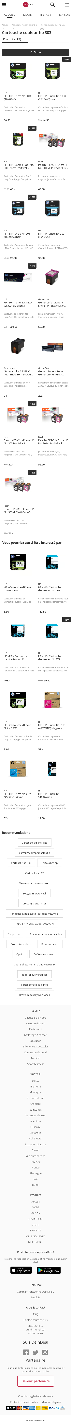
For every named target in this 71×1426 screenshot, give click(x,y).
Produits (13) (12, 39)
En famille (35, 1133)
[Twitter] (35, 1352)
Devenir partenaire (35, 1381)
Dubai (35, 1185)
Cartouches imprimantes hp (34, 853)
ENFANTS (35, 1230)
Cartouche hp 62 (34, 873)
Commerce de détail (35, 1052)
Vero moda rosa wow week (34, 883)
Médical (35, 1058)
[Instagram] (45, 1352)
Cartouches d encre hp (34, 842)
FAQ (35, 1314)
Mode (27, 14)
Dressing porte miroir (34, 903)
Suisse (35, 1080)
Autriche (35, 1161)
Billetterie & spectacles (35, 1046)
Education (35, 1041)
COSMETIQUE (35, 1219)
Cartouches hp (49, 863)
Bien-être (35, 1086)
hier (47, 1371)
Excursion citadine (35, 1144)
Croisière (35, 1103)
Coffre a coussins (43, 954)
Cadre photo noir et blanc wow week (34, 964)
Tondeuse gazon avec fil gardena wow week (34, 913)
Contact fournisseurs (35, 1320)
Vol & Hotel (35, 1138)
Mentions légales (51, 1402)
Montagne (35, 1092)
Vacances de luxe (35, 1115)
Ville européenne (35, 1156)
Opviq (19, 954)
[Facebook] (26, 1352)
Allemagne (36, 1173)
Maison (64, 14)
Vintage (45, 14)
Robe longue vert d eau (34, 974)
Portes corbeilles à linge (34, 985)
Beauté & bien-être (35, 1017)
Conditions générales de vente (35, 1396)
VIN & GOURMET (35, 1236)
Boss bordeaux (50, 944)
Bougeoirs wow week (34, 893)
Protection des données (24, 1402)
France (35, 1167)
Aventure (35, 1121)
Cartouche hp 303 (21, 863)
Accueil (9, 14)
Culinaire (35, 1127)
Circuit (35, 1150)
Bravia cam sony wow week (34, 995)
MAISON (35, 1213)
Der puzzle (14, 934)
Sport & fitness (35, 1064)
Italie (35, 1179)
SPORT (35, 1225)
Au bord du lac (35, 1098)
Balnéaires (36, 1109)
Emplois (35, 1297)
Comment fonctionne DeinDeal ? (35, 1291)
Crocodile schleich (21, 944)
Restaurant (35, 1029)
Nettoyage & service (35, 1035)
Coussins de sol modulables (46, 934)
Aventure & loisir (35, 1023)
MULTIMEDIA (35, 1242)
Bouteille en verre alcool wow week (34, 924)
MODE (35, 1207)
